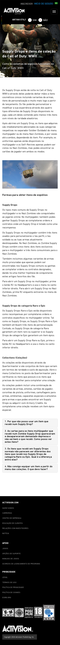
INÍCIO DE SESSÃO (43, 4)
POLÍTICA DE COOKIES (11, 592)
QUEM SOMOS (8, 508)
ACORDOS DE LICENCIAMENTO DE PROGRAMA (21, 564)
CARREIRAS (7, 513)
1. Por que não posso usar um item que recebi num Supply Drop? (26, 423)
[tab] (30, 423)
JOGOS (5, 549)
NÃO (45, 20)
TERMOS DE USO (9, 582)
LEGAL (5, 577)
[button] (56, 3)
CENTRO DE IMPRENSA (11, 518)
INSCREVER (26, 4)
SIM (34, 20)
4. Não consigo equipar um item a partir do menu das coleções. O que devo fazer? (28, 468)
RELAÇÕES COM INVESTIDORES (15, 528)
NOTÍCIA (5, 533)
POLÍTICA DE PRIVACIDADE (13, 587)
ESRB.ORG (6, 598)
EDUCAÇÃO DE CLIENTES (12, 523)
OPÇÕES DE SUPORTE (11, 554)
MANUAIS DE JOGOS (10, 559)
